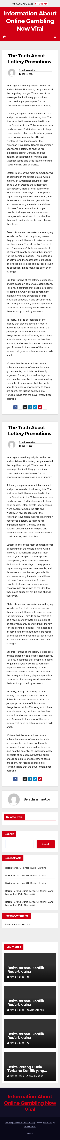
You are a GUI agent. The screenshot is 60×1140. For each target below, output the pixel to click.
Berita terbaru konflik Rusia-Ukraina (25, 867)
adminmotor (28, 70)
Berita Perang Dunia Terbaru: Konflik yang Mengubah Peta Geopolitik (25, 1072)
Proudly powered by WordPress (19, 1123)
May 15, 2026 (17, 1076)
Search (9, 834)
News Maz (47, 1123)
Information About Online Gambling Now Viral (30, 21)
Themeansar (30, 1126)
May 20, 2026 (17, 977)
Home (30, 1133)
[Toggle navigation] (55, 36)
